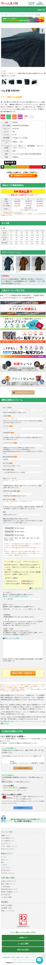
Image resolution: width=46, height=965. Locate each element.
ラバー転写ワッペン (8, 841)
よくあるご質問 (6, 897)
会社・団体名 (7, 407)
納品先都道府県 (9, 457)
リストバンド (5, 867)
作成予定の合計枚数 (11, 491)
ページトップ (30, 960)
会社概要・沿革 (6, 908)
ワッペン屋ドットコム (7, 14)
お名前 (6, 416)
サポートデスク (8, 522)
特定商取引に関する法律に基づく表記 (16, 957)
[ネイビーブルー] (8, 263)
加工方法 (7, 463)
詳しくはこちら (36, 588)
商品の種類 (8, 470)
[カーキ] (23, 263)
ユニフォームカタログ (20, 14)
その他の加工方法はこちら (24, 392)
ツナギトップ (30, 14)
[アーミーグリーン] (38, 263)
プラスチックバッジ (8, 873)
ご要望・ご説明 (8, 629)
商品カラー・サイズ (9, 478)
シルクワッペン (6, 843)
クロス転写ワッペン (8, 838)
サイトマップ (19, 960)
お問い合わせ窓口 (23, 949)
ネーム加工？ (7, 592)
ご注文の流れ (5, 886)
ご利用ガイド (23, 937)
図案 (4, 512)
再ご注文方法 (5, 894)
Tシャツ (4, 857)
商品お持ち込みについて (9, 889)
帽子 (2, 862)
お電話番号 (8, 432)
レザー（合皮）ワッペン (9, 846)
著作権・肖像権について (9, 892)
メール (28, 689)
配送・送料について (8, 884)
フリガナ (7, 426)
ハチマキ (4, 865)
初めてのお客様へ (7, 905)
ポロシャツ (5, 860)
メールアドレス (9, 443)
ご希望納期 (6, 615)
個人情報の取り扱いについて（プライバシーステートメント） (22, 721)
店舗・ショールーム (8, 910)
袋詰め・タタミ (8, 604)
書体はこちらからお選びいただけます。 (16, 596)
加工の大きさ (9, 499)
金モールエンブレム (8, 849)
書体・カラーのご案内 (11, 638)
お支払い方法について (8, 881)
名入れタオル (5, 870)
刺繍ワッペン (5, 835)
